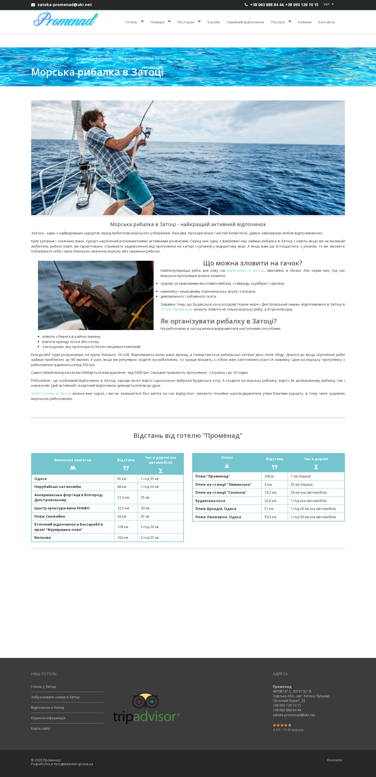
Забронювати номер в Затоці (55, 697)
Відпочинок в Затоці (47, 707)
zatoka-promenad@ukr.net (64, 4)
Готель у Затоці (43, 686)
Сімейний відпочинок (246, 22)
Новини (305, 22)
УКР (327, 4)
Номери (157, 22)
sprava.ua (85, 764)
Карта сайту (40, 728)
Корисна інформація (48, 718)
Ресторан (186, 22)
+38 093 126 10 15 (301, 4)
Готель (131, 22)
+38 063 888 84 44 (266, 4)
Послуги (278, 22)
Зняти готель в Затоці (51, 393)
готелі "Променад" (176, 309)
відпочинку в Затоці (245, 270)
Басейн (214, 22)
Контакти (326, 22)
